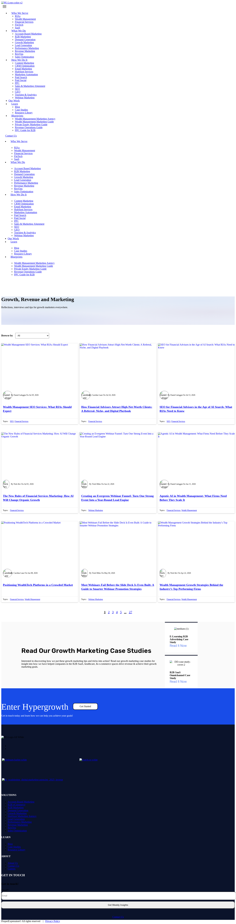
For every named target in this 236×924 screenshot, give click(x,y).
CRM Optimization (25, 65)
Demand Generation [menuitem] (18, 810)
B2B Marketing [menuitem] (16, 807)
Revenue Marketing (25, 51)
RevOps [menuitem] (12, 827)
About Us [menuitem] (13, 863)
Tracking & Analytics (26, 94)
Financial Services (24, 22)
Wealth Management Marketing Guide (34, 121)
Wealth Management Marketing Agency (35, 118)
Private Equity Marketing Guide (31, 124)
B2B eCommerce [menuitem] (16, 804)
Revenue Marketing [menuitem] (18, 824)
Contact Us (118, 917)
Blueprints (17, 115)
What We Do (18, 30)
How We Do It (19, 59)
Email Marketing (23, 68)
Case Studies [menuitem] (14, 846)
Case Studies (21, 109)
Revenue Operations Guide (29, 127)
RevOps (19, 54)
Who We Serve (19, 13)
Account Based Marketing (28, 33)
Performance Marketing (27, 48)
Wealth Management (25, 19)
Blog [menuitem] (10, 844)
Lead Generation (23, 45)
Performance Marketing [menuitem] (20, 822)
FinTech (19, 24)
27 (130, 612)
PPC (17, 83)
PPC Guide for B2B (25, 130)
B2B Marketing (23, 36)
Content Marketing (24, 63)
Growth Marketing (24, 42)
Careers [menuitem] (11, 868)
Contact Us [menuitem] (13, 866)
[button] (118, 6)
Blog (17, 106)
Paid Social (20, 80)
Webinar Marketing (25, 97)
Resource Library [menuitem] (16, 849)
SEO (17, 89)
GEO (17, 91)
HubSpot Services (24, 71)
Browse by (7, 335)
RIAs (17, 16)
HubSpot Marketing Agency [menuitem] (22, 816)
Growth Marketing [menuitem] (17, 813)
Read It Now (178, 646)
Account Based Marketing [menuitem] (21, 801)
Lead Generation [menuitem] (16, 819)
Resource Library (23, 253)
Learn (14, 103)
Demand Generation (25, 39)
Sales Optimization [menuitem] (17, 830)
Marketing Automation (26, 74)
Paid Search (21, 77)
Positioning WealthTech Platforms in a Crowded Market (38, 584)
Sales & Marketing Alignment (30, 86)
